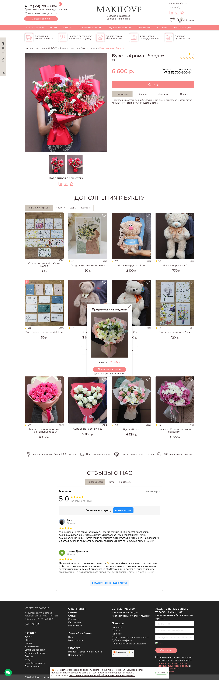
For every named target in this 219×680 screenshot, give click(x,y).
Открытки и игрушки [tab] (39, 207)
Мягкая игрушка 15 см (131, 265)
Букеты (28, 636)
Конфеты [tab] (86, 207)
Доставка (117, 627)
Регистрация (75, 640)
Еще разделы (32, 666)
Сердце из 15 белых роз (87, 428)
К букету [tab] (60, 207)
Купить (153, 84)
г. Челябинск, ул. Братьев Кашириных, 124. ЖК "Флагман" (41, 614)
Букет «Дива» (131, 429)
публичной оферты (178, 666)
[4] (189, 58)
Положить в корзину (109, 369)
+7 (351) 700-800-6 (43, 6)
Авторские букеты (35, 653)
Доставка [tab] (163, 94)
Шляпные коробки (35, 649)
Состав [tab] (143, 94)
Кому (27, 659)
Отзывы (162, 27)
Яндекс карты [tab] (95, 482)
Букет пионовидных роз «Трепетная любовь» (44, 430)
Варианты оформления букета (85, 651)
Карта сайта (74, 622)
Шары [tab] (73, 207)
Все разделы (33, 27)
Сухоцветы (144, 27)
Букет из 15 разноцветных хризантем (175, 430)
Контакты (73, 619)
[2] (183, 58)
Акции (67, 27)
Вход (70, 637)
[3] (186, 58)
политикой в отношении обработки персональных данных (102, 675)
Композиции (32, 646)
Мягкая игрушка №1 (175, 265)
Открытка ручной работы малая (44, 264)
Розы (53, 27)
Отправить (166, 650)
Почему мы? (75, 625)
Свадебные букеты (119, 27)
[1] (181, 58)
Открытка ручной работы (175, 332)
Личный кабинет (178, 3)
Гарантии (117, 633)
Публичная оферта (122, 640)
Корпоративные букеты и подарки (131, 616)
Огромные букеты (89, 27)
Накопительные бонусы (125, 612)
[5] (192, 58)
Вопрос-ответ (75, 655)
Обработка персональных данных (130, 637)
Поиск (172, 7)
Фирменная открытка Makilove (44, 332)
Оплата (116, 630)
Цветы (28, 643)
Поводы (29, 656)
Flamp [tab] (111, 482)
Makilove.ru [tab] (125, 482)
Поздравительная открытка (87, 265)
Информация (182, 27)
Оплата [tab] (184, 94)
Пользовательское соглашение (129, 643)
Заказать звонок (41, 18)
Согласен (161, 673)
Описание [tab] (122, 94)
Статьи (72, 616)
